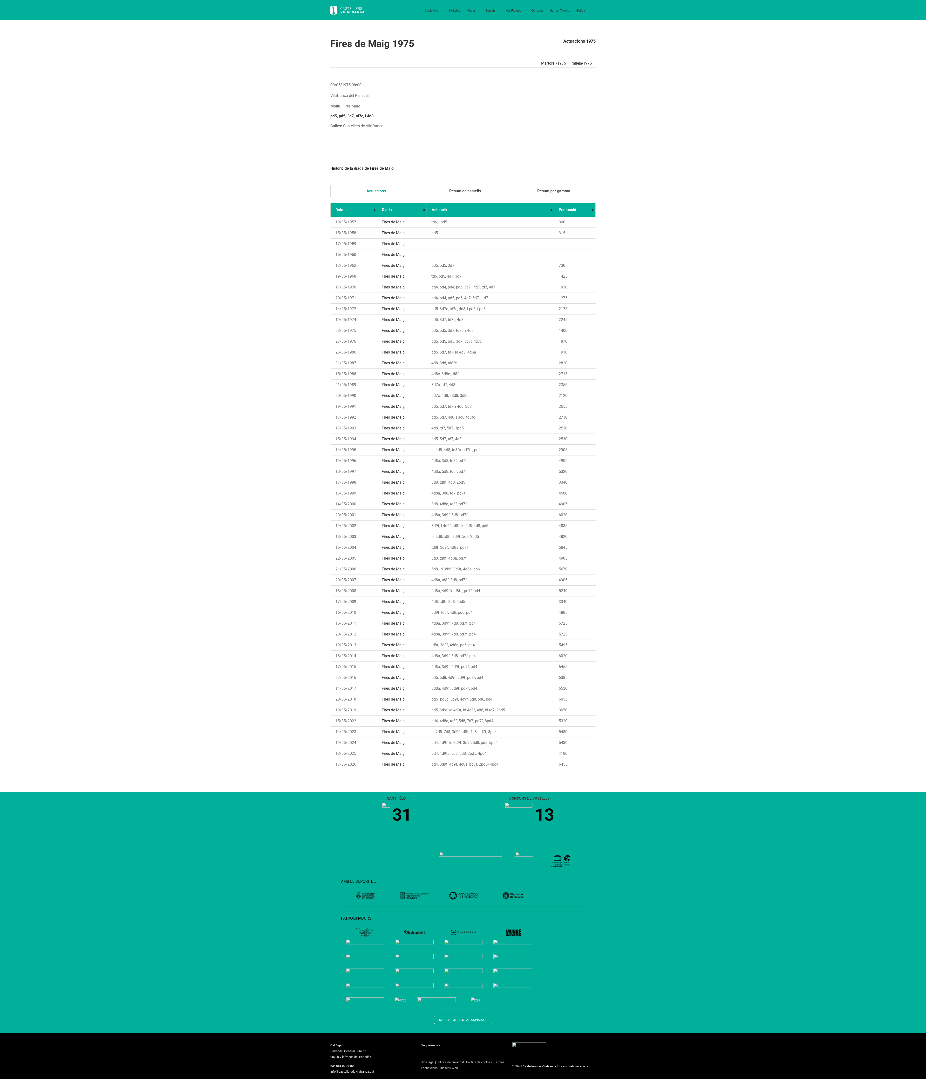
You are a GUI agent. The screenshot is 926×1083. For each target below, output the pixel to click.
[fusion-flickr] (460, 1054)
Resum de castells (464, 191)
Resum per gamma (553, 191)
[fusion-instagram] (435, 1054)
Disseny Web (449, 1068)
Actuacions (376, 191)
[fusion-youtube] (441, 1054)
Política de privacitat (450, 1062)
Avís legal (427, 1062)
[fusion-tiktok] (447, 1054)
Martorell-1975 (553, 63)
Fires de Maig (393, 222)
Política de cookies (479, 1062)
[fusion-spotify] (454, 1054)
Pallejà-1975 (581, 63)
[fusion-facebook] (422, 1054)
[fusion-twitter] (429, 1054)
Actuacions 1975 (579, 41)
